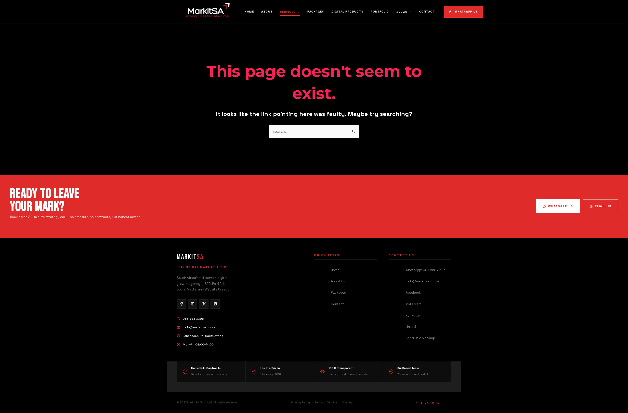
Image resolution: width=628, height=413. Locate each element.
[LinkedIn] (215, 304)
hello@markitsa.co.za (199, 327)
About (267, 11)
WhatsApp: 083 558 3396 (425, 270)
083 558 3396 (193, 319)
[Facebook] (181, 304)
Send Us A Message (421, 338)
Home (249, 11)
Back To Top (431, 402)
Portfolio (380, 11)
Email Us (603, 206)
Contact (427, 11)
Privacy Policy (300, 402)
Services (288, 12)
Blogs (401, 12)
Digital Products (347, 11)
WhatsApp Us (466, 11)
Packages (315, 11)
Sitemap (347, 402)
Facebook (413, 292)
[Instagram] (192, 304)
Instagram (413, 304)
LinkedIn (412, 327)
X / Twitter (413, 315)
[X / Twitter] (204, 304)
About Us (338, 281)
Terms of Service (326, 402)
